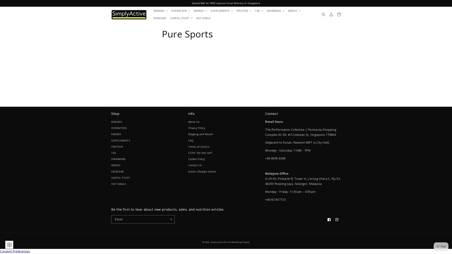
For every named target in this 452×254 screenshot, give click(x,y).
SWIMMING (118, 159)
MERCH (115, 165)
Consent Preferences (15, 251)
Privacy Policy (196, 128)
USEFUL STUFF (120, 177)
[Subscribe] (171, 219)
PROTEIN (117, 146)
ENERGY (116, 134)
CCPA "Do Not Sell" (200, 153)
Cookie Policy (196, 159)
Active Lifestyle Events (202, 171)
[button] (160, 10)
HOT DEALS (118, 184)
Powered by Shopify (240, 242)
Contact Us (195, 165)
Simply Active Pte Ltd (221, 242)
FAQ (191, 140)
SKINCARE (117, 171)
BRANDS (116, 121)
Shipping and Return (200, 134)
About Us (194, 121)
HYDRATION (119, 128)
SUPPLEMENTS (120, 140)
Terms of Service (198, 146)
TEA (113, 153)
